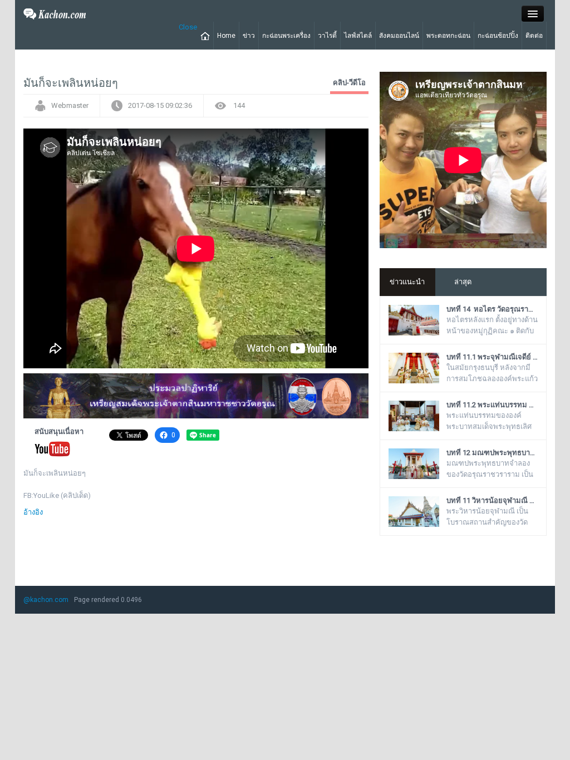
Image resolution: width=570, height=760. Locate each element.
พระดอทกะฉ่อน (448, 36)
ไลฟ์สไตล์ (358, 36)
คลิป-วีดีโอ (349, 82)
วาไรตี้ (327, 36)
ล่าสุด (462, 282)
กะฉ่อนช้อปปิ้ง (498, 36)
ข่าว (249, 36)
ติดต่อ (534, 36)
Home (226, 36)
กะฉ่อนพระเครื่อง (286, 36)
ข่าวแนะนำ (407, 282)
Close (188, 27)
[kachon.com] (54, 13)
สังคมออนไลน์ (399, 36)
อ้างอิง (33, 512)
